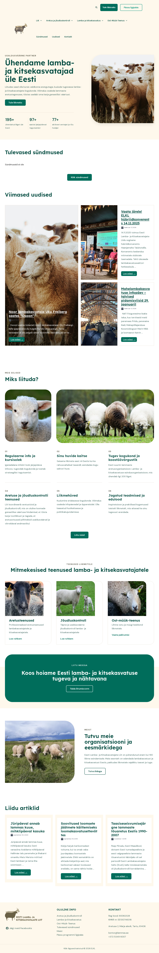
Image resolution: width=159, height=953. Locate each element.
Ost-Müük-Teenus (116, 20)
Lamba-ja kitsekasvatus (89, 20)
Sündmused (42, 36)
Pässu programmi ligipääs (70, 934)
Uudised (56, 36)
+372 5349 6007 (117, 936)
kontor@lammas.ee (118, 932)
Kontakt (68, 36)
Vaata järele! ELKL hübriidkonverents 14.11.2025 (135, 217)
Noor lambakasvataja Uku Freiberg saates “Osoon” (38, 314)
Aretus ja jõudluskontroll (58, 20)
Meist (59, 931)
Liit (37, 20)
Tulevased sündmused (68, 927)
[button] (96, 7)
